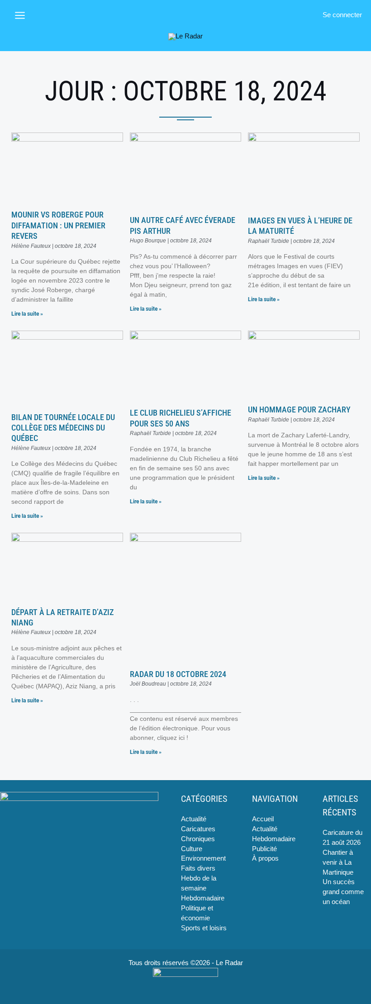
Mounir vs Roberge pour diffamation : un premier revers (58, 225)
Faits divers (198, 868)
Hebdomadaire (202, 898)
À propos (265, 858)
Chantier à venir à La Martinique (338, 862)
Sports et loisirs (204, 928)
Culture (191, 848)
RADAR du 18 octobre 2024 (178, 674)
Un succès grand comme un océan (343, 891)
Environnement (203, 858)
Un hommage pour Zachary (299, 409)
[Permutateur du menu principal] (20, 15)
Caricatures (198, 829)
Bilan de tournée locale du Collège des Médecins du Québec (63, 427)
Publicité (264, 848)
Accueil (263, 819)
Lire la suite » (27, 314)
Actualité (193, 819)
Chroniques (198, 839)
